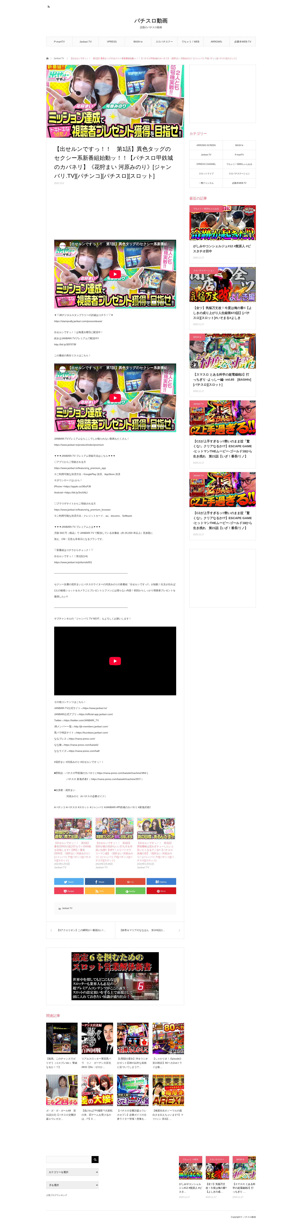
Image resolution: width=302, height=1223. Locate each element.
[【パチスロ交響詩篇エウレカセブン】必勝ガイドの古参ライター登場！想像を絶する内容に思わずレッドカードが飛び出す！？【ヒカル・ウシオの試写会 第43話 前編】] (133, 1090)
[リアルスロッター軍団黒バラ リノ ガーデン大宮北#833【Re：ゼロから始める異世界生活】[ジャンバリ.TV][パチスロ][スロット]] (97, 1038)
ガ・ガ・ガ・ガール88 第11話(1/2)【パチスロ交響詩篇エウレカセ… (61, 1114)
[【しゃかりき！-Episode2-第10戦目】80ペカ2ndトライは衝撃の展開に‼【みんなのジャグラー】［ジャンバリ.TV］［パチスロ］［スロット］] (168, 1038)
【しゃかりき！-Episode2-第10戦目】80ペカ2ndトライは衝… (167, 1062)
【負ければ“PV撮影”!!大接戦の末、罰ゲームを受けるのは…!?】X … (97, 1114)
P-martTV (59, 41)
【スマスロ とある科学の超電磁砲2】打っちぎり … (244, 1188)
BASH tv (138, 41)
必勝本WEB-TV (242, 41)
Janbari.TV (86, 41)
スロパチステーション (164, 43)
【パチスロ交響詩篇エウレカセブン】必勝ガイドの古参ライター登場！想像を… (131, 1114)
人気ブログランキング (56, 1195)
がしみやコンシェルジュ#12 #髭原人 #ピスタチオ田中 (222, 248)
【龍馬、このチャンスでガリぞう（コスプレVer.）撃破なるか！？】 (61, 1062)
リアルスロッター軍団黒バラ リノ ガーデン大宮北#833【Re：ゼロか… (96, 1062)
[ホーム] (47, 58)
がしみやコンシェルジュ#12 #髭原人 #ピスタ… (190, 1188)
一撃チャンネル (206, 183)
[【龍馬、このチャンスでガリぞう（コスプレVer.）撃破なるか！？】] (62, 1038)
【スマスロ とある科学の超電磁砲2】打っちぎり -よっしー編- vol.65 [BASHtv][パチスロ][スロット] (222, 379)
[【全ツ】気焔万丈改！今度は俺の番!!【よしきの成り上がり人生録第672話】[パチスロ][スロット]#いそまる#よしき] (217, 1167)
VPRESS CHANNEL (112, 43)
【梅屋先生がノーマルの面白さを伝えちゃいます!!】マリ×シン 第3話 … (168, 1114)
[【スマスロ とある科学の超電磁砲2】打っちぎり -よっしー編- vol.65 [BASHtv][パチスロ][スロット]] (244, 1167)
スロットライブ (206, 173)
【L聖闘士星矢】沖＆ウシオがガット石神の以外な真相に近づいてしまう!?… (132, 1062)
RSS (48, 6)
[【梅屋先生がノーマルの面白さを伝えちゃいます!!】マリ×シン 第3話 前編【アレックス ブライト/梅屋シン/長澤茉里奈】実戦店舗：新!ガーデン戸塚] (168, 1090)
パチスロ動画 (151, 21)
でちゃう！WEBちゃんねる (190, 43)
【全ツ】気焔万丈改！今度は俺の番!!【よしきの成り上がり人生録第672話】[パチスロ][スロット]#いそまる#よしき (222, 313)
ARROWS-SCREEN (216, 43)
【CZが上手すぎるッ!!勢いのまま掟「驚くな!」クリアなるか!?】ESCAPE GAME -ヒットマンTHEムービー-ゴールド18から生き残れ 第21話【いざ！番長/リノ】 (222, 449)
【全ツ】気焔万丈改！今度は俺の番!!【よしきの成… (216, 1188)
